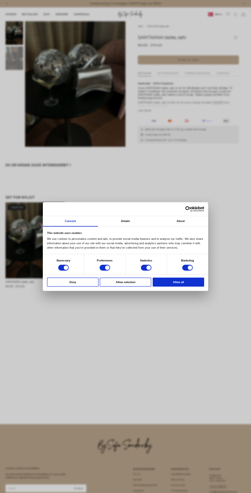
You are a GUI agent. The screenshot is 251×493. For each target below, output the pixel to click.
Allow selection (125, 282)
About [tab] (181, 220)
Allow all (178, 282)
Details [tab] (125, 220)
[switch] (105, 268)
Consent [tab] (70, 220)
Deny (72, 282)
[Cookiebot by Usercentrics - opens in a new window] (188, 209)
